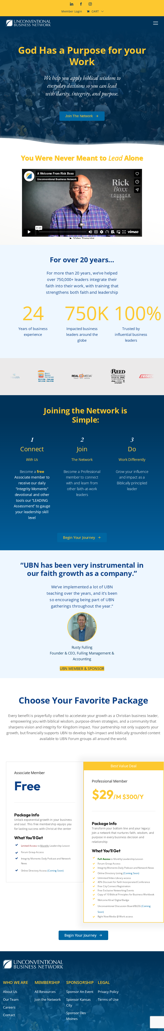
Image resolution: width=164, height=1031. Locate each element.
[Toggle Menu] (156, 23)
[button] (82, 537)
